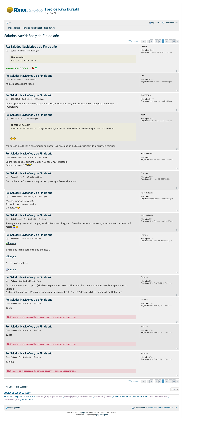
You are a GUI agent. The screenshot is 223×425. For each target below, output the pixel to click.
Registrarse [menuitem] (156, 23)
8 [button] (159, 41)
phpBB (84, 412)
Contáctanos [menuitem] (139, 408)
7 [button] (156, 41)
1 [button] (151, 41)
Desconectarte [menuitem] (171, 23)
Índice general (14, 408)
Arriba (176, 71)
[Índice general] (25, 10)
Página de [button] (143, 41)
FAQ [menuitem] (10, 23)
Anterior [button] (148, 41)
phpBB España (102, 415)
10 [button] (166, 41)
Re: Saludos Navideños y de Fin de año (31, 46)
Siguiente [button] (177, 41)
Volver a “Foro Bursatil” (17, 387)
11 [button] (170, 41)
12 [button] (174, 41)
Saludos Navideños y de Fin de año (31, 36)
